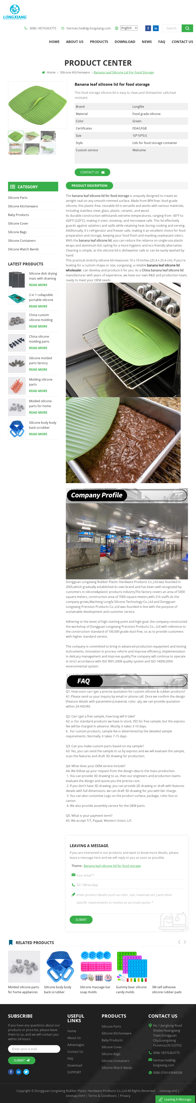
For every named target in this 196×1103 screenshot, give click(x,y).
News (147, 41)
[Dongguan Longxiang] (15, 12)
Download (125, 41)
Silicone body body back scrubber (42, 425)
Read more (38, 285)
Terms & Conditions (102, 1096)
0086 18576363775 (43, 28)
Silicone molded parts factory (40, 360)
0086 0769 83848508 (167, 1073)
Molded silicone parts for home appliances (40, 403)
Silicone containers (22, 241)
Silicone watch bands (23, 249)
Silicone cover (18, 223)
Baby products (18, 215)
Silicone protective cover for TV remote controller (166, 990)
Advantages (75, 1045)
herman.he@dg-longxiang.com (89, 28)
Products (99, 41)
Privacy (125, 1096)
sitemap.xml (168, 1091)
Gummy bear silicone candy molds (95, 989)
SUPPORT (74, 1072)
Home (54, 41)
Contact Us (182, 41)
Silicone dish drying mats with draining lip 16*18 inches (43, 276)
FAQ (161, 41)
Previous (179, 942)
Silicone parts (18, 198)
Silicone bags (17, 232)
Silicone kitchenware (23, 206)
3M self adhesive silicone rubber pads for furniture (131, 990)
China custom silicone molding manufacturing (41, 317)
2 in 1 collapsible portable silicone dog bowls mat (41, 297)
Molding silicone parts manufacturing (40, 382)
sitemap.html (75, 1096)
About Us (74, 41)
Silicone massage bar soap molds (59, 989)
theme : (106, 866)
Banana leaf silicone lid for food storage (112, 866)
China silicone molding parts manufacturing (40, 339)
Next (185, 942)
